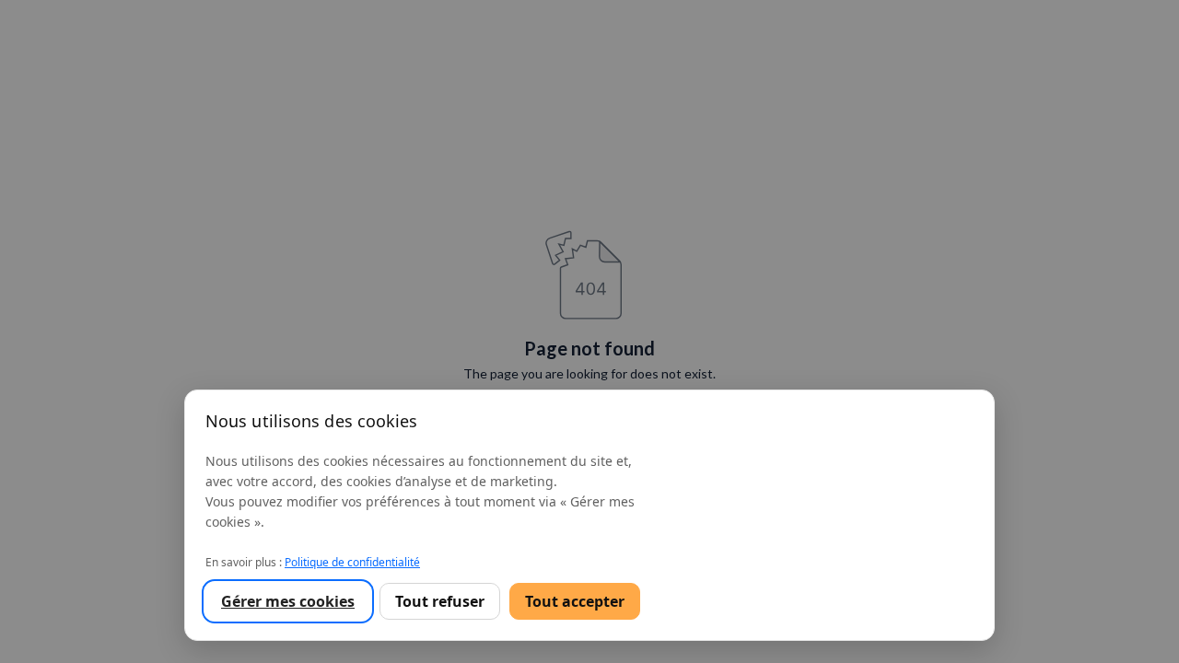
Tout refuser (439, 601)
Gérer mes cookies (288, 601)
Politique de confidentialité (352, 562)
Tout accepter (575, 601)
